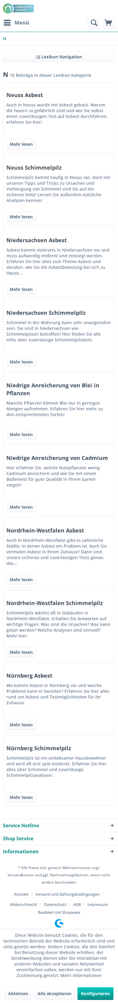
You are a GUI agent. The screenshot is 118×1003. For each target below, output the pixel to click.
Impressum (97, 904)
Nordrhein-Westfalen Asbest (45, 530)
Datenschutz (55, 904)
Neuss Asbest (24, 95)
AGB (77, 904)
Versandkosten (21, 875)
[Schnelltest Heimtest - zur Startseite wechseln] (19, 8)
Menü (22, 22)
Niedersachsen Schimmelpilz (46, 312)
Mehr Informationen (81, 975)
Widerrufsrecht (23, 904)
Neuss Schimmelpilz (34, 167)
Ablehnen (18, 993)
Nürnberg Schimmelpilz (38, 748)
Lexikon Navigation (61, 57)
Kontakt (21, 894)
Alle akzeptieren (54, 993)
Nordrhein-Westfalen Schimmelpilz (54, 603)
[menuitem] (16, 23)
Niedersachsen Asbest (36, 240)
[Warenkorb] (108, 23)
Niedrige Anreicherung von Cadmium (57, 457)
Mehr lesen (21, 144)
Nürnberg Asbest (29, 675)
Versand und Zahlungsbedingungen (67, 894)
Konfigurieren (95, 993)
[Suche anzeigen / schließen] (93, 23)
